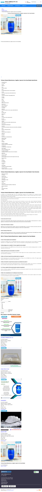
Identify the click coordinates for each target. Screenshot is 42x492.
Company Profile (10, 5)
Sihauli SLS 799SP (4, 431)
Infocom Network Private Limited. (10, 490)
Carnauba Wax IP (3, 400)
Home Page (3, 5)
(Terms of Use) (12, 489)
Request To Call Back (3, 466)
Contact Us (24, 5)
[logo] (2, 3)
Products (3, 9)
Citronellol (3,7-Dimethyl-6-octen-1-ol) (7, 337)
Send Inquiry (39, 5)
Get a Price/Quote (3, 346)
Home (2, 8)
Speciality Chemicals (4, 10)
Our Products (17, 5)
